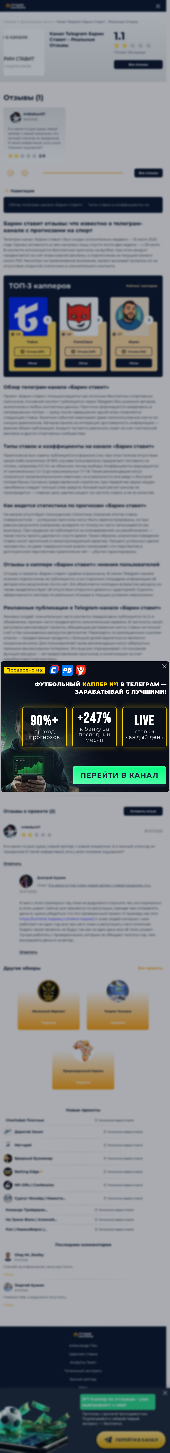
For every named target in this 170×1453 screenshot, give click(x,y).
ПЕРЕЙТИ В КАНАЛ (119, 775)
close (164, 666)
